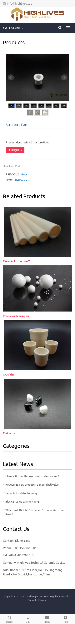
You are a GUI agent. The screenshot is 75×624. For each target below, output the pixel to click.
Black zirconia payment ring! (22, 501)
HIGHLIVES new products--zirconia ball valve (32, 484)
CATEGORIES (13, 28)
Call (28, 621)
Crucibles (9, 374)
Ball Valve (21, 180)
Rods (24, 174)
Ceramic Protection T (16, 261)
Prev (11, 77)
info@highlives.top (19, 3)
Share (9, 621)
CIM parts (9, 433)
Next (64, 77)
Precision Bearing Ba (16, 315)
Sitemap (42, 600)
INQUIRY (16, 150)
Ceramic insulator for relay (21, 493)
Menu (46, 621)
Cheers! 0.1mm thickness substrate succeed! (32, 476)
